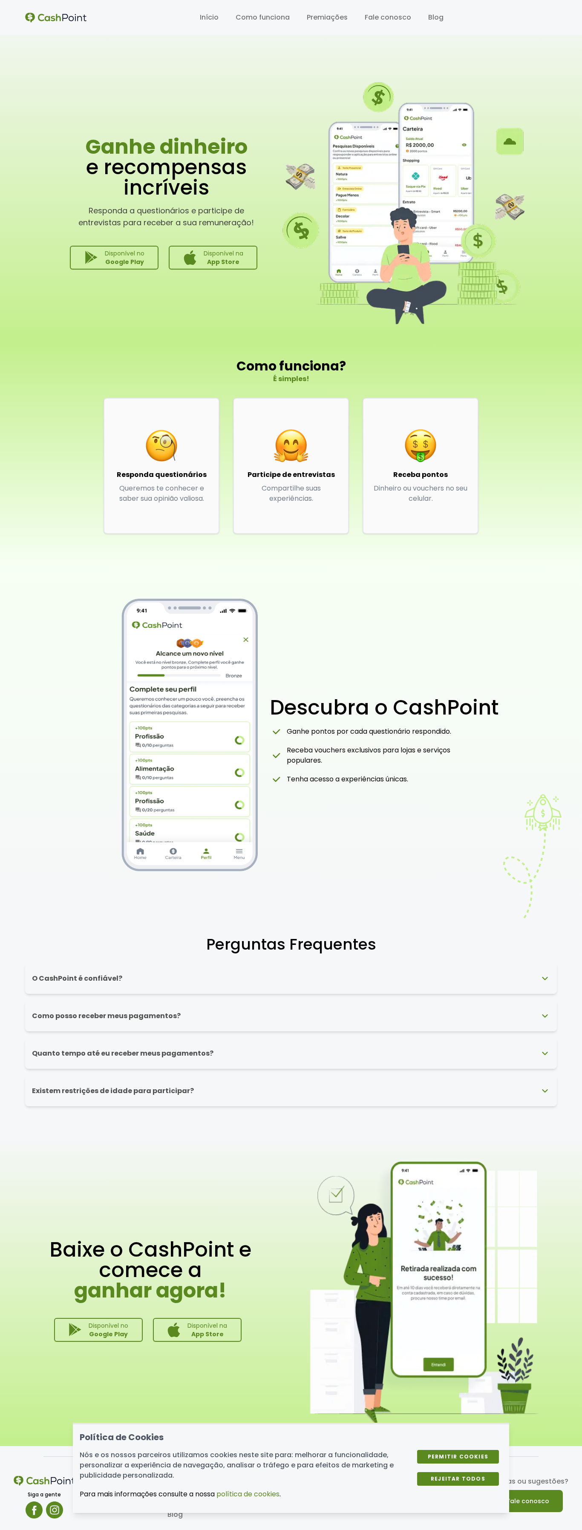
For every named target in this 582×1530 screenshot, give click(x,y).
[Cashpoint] (55, 17)
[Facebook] (34, 1510)
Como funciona (263, 17)
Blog (436, 17)
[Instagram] (54, 1510)
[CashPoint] (44, 1480)
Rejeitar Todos (458, 1478)
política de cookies (247, 1494)
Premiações (327, 17)
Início (209, 17)
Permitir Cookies (458, 1456)
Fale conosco (388, 17)
